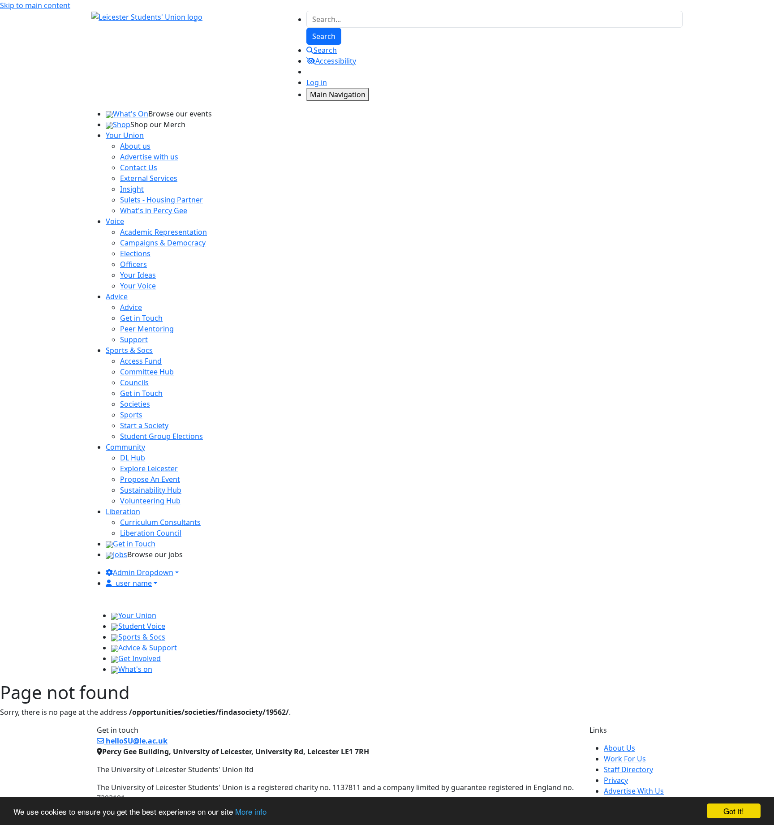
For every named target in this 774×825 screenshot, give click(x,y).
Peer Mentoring (147, 329)
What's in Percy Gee (153, 210)
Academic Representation (163, 232)
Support (134, 339)
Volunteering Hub (150, 501)
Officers (133, 264)
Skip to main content (35, 5)
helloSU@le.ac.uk (136, 741)
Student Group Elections (161, 436)
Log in (316, 82)
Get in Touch (141, 318)
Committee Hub (147, 372)
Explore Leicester (149, 468)
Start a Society (144, 425)
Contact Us (138, 167)
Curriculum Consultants (160, 522)
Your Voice (138, 286)
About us (135, 146)
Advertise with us (149, 157)
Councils (134, 382)
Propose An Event (150, 479)
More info (251, 811)
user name (134, 583)
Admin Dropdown (143, 572)
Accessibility (335, 61)
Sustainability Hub (150, 490)
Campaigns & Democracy (163, 243)
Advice (131, 307)
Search (325, 50)
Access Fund (141, 361)
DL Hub (132, 458)
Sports (131, 415)
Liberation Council (150, 533)
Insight (132, 189)
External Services (148, 178)
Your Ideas (138, 275)
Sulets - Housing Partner (161, 200)
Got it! (733, 810)
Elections (135, 253)
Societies (135, 404)
